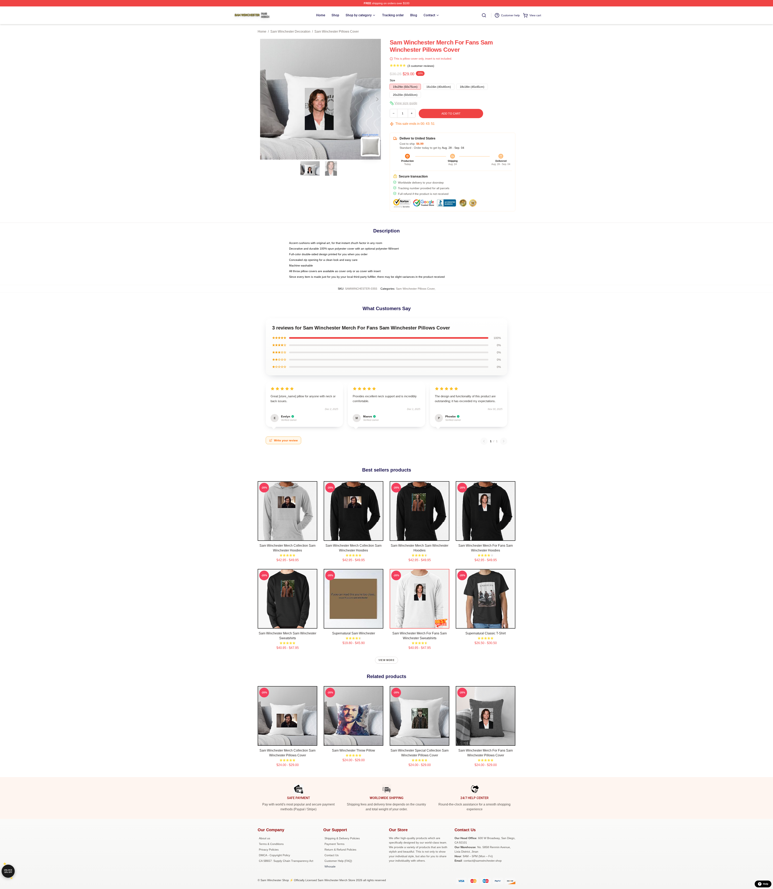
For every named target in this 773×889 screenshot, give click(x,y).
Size (392, 80)
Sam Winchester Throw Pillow (353, 750)
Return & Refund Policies (340, 849)
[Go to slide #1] (310, 168)
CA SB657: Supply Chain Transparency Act (286, 860)
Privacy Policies (269, 849)
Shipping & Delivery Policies (342, 838)
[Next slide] (377, 99)
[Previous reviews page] (484, 441)
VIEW (287, 536)
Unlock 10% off (8, 871)
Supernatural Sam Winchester (353, 633)
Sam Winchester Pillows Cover (336, 31)
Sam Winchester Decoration (290, 31)
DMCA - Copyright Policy (274, 855)
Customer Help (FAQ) (338, 860)
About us (264, 838)
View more (386, 660)
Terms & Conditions (271, 844)
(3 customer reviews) (420, 65)
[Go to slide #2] (331, 168)
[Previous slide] (264, 99)
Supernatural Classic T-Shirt (485, 633)
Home (262, 31)
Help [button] (765, 884)
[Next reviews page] (503, 441)
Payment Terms (334, 844)
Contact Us (331, 855)
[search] (484, 15)
